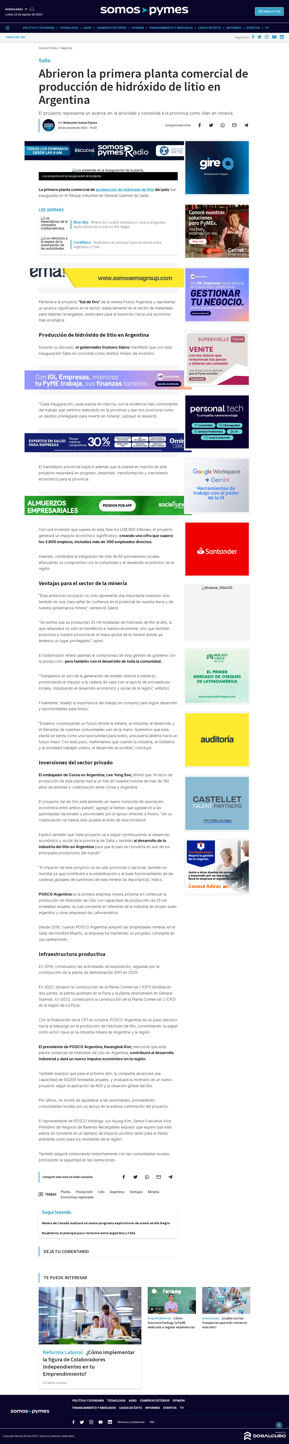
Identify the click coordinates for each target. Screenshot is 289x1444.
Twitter (82, 1422)
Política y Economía (39, 27)
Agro (88, 27)
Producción (84, 1192)
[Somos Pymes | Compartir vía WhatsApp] (223, 125)
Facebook (73, 1422)
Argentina (117, 1192)
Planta (65, 1192)
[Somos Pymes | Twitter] (259, 37)
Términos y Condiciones (130, 1422)
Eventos (253, 27)
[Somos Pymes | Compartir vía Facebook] (199, 125)
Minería (153, 1192)
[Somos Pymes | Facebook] (253, 37)
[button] (269, 11)
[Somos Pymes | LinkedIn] (282, 37)
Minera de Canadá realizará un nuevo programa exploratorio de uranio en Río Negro (106, 1223)
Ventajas (136, 1192)
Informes (233, 27)
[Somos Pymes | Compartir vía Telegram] (246, 125)
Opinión (138, 27)
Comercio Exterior (112, 27)
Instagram (91, 1422)
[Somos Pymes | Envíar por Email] (234, 125)
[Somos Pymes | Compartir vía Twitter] (211, 125)
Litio (101, 1192)
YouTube (100, 1422)
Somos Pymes (48, 48)
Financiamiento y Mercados (171, 27)
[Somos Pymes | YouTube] (274, 37)
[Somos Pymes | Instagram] (266, 37)
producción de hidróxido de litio (125, 189)
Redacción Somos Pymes (80, 122)
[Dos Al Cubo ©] (265, 1439)
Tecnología (69, 27)
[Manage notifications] (279, 1425)
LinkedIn (110, 1422)
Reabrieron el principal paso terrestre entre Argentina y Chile (88, 1233)
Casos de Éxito (209, 27)
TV (267, 27)
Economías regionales (77, 1197)
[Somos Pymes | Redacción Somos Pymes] (49, 130)
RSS (152, 1422)
